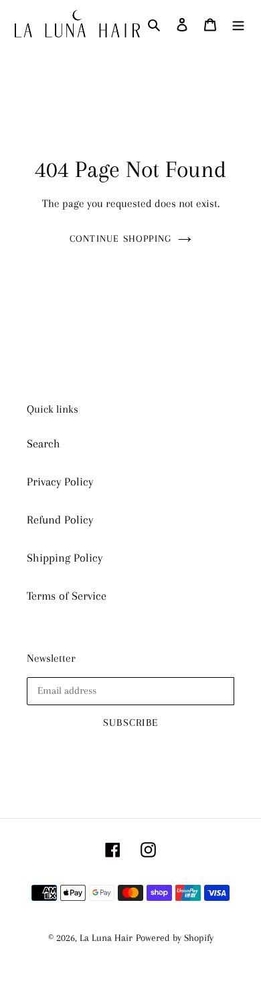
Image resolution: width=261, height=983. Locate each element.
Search (43, 443)
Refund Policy (60, 519)
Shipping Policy (64, 557)
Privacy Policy (60, 481)
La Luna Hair (106, 937)
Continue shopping (121, 238)
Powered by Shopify (174, 937)
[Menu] (238, 23)
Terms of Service (66, 595)
